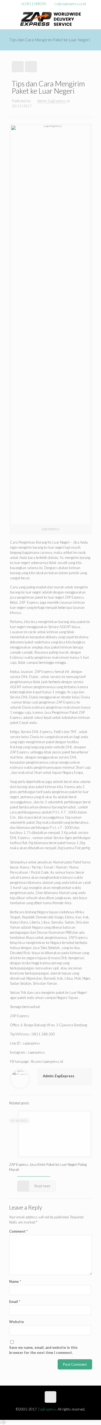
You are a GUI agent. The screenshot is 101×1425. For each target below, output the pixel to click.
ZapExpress (47, 1409)
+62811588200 (33, 4)
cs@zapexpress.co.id (70, 4)
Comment (18, 1231)
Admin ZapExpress (51, 101)
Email (14, 1301)
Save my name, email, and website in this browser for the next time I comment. (43, 1350)
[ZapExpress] (50, 18)
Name (15, 1281)
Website (16, 1322)
